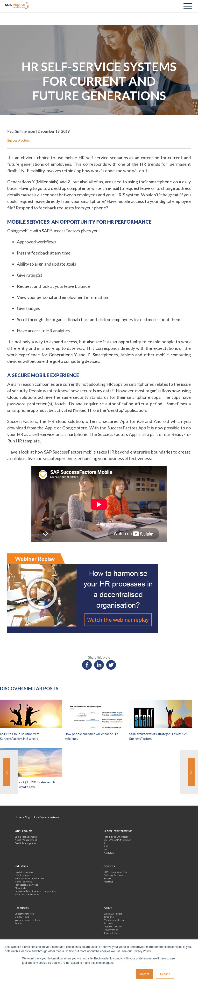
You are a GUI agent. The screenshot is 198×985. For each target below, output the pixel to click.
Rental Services (23, 881)
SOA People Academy (115, 871)
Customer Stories (24, 913)
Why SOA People (113, 913)
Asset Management (26, 839)
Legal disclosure (113, 926)
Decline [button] (165, 974)
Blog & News (22, 916)
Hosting (108, 881)
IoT (105, 849)
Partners (108, 923)
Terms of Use (111, 932)
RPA (106, 846)
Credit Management (26, 843)
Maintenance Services (27, 894)
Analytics (109, 852)
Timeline (109, 916)
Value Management (26, 836)
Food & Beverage (24, 871)
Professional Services (26, 884)
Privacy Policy (111, 929)
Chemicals (20, 888)
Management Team (114, 919)
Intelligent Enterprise (116, 836)
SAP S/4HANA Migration (117, 839)
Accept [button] (144, 974)
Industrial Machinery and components (36, 891)
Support (108, 878)
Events (18, 923)
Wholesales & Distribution (29, 878)
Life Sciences (22, 875)
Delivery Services (113, 875)
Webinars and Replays (27, 919)
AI (105, 843)
